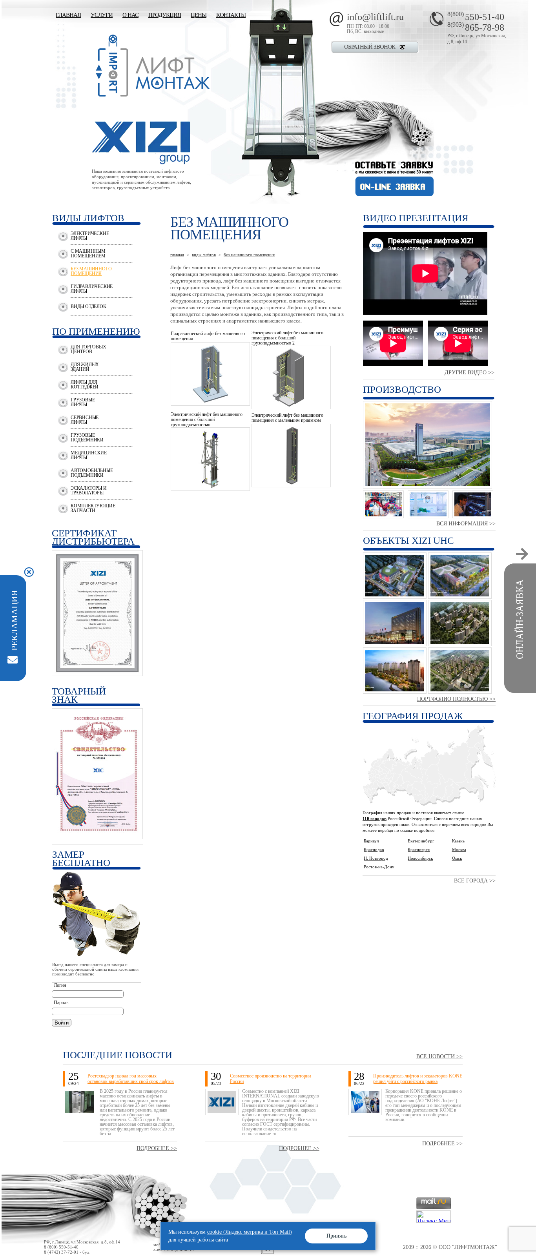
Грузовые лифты (83, 402)
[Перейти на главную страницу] (151, 94)
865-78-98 (475, 27)
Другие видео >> (469, 373)
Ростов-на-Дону (379, 866)
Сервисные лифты (84, 420)
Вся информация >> (466, 524)
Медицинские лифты (89, 455)
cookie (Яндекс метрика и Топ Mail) (249, 1232)
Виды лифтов (204, 254)
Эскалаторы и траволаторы (89, 490)
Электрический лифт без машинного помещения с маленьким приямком (287, 417)
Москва (459, 849)
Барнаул (371, 841)
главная (177, 254)
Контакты (231, 15)
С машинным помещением (88, 253)
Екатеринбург (421, 841)
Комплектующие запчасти (93, 508)
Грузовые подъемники (87, 437)
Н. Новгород (376, 858)
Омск (457, 858)
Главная (68, 15)
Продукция (164, 15)
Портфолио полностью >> (456, 699)
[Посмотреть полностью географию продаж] (429, 803)
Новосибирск (420, 858)
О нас (130, 15)
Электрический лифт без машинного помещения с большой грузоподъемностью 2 (287, 338)
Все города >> (475, 881)
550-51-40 (475, 17)
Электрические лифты (90, 236)
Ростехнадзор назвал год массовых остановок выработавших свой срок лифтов (131, 1078)
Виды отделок (88, 306)
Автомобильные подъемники (92, 473)
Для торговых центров (88, 349)
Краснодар (374, 849)
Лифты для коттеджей (84, 384)
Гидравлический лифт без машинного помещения (208, 336)
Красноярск (419, 849)
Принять (336, 1236)
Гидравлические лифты (92, 289)
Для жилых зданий (85, 367)
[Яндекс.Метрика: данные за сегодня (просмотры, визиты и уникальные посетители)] (433, 1216)
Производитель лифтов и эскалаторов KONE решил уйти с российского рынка (417, 1078)
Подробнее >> (157, 1148)
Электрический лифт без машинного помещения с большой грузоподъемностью (206, 419)
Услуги (102, 15)
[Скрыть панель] (28, 572)
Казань (458, 841)
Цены (198, 15)
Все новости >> (439, 1056)
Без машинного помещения (91, 271)
